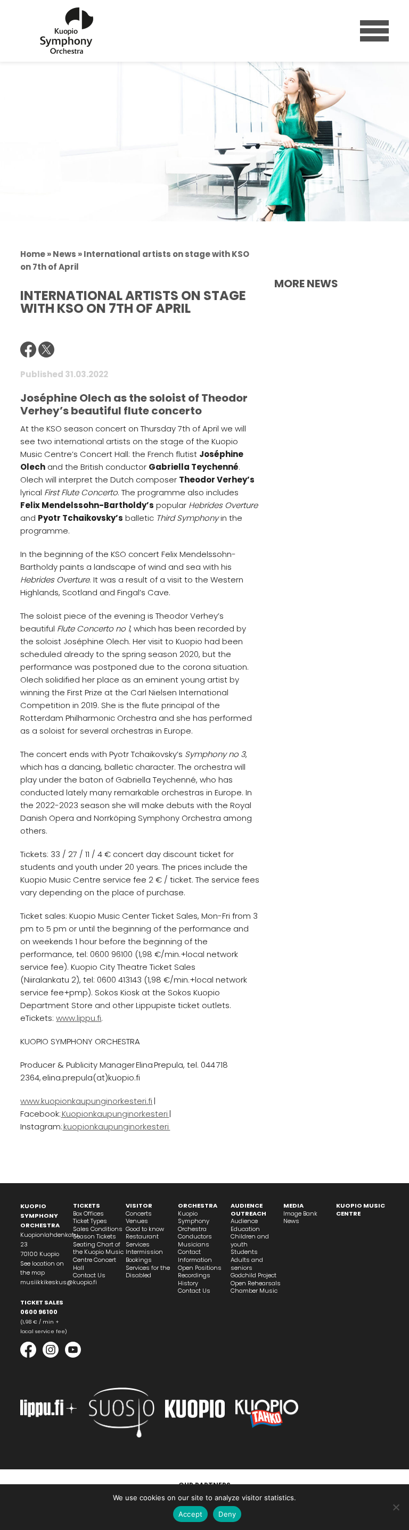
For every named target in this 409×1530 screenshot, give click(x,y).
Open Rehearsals (256, 1283)
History (188, 1283)
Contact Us (89, 1275)
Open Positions (200, 1267)
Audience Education (245, 1225)
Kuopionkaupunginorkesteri (115, 1113)
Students (244, 1252)
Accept (190, 1514)
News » (67, 254)
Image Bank (300, 1213)
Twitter (46, 349)
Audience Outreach (248, 1209)
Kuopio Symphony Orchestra (193, 1221)
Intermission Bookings (144, 1256)
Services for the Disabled (148, 1271)
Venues (137, 1221)
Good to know (145, 1229)
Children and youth (250, 1240)
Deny (227, 1514)
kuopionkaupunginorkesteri (116, 1126)
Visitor (139, 1205)
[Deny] (395, 1507)
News (291, 1221)
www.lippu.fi (78, 1018)
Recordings (194, 1275)
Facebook (28, 349)
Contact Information (195, 1256)
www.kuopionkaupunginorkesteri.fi (86, 1101)
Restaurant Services (142, 1240)
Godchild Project (253, 1275)
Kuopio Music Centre (360, 1209)
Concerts (139, 1213)
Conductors (195, 1236)
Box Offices (88, 1213)
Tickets (86, 1205)
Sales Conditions (97, 1229)
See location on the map (42, 1268)
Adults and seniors (247, 1263)
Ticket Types (90, 1221)
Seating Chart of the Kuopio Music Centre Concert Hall (98, 1256)
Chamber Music (254, 1290)
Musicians (193, 1244)
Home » (35, 254)
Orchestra (197, 1205)
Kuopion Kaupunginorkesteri (66, 30)
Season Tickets (94, 1236)
